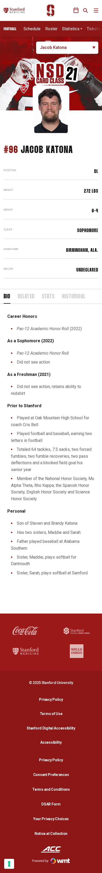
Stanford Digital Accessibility (52, 728)
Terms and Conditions (51, 789)
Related (26, 297)
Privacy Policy (52, 699)
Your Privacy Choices (51, 819)
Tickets (93, 28)
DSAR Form (50, 804)
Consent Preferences (51, 775)
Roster (51, 28)
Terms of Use (51, 714)
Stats (48, 297)
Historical (74, 297)
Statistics (71, 28)
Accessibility (52, 742)
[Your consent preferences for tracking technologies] (9, 864)
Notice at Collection (51, 833)
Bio (7, 297)
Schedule (32, 28)
